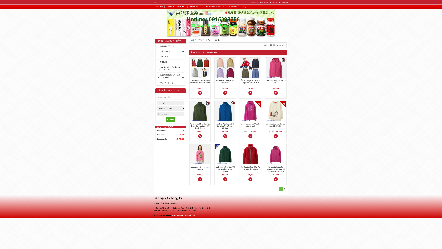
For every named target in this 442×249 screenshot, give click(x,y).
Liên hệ (243, 6)
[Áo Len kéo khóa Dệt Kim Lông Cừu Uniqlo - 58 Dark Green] (200, 111)
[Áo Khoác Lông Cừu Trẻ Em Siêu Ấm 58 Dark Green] (225, 154)
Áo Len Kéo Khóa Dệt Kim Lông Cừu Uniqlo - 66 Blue (225, 126)
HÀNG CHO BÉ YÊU (167, 46)
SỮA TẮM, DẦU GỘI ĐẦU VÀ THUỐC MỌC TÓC (169, 69)
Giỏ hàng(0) (264, 2)
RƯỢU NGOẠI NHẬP (167, 83)
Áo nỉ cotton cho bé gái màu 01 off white (275, 125)
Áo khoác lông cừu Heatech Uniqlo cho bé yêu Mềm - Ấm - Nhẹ (276, 169)
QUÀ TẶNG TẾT (165, 51)
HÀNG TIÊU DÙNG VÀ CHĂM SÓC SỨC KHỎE (169, 76)
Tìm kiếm (170, 119)
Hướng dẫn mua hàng (211, 6)
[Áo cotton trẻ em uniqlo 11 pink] (200, 154)
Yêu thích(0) (254, 2)
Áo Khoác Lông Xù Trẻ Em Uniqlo (225, 82)
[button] (158, 29)
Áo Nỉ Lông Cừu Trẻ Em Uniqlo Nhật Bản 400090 (200, 82)
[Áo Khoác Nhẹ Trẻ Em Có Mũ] (276, 68)
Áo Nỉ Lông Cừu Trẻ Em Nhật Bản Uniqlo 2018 (250, 82)
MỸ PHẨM (163, 62)
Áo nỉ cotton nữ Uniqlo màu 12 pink (250, 125)
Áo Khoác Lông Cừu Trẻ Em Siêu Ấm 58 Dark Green (225, 169)
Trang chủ (159, 6)
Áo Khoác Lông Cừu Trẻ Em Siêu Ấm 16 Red (250, 168)
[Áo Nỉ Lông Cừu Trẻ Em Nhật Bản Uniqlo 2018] (250, 68)
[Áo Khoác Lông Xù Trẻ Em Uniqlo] (225, 68)
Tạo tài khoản (284, 2)
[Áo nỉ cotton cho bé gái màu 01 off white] (276, 111)
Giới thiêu (170, 6)
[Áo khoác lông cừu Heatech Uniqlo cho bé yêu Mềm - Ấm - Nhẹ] (276, 154)
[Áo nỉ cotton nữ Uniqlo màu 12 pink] (250, 111)
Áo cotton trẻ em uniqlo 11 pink (199, 168)
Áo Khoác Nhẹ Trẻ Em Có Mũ (275, 82)
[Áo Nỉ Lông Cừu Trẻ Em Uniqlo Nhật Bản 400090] (200, 68)
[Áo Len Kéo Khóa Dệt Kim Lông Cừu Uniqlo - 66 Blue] (225, 111)
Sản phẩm (181, 6)
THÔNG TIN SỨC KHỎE (230, 6)
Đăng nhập (274, 2)
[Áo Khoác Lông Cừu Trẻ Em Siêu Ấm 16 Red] (250, 154)
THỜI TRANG (194, 6)
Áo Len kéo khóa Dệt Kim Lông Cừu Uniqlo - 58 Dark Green (200, 126)
